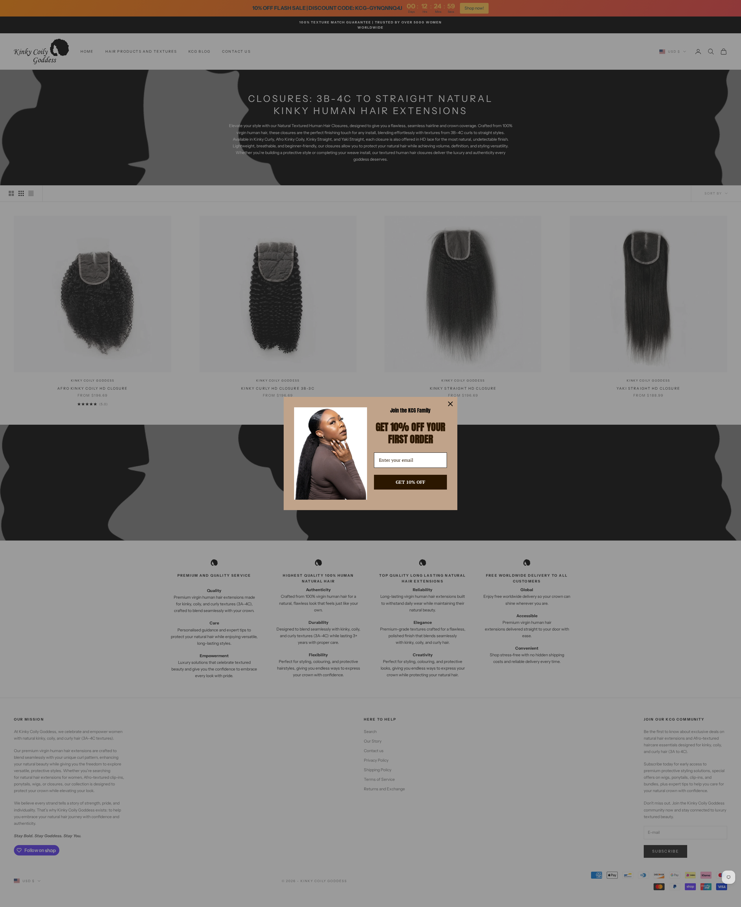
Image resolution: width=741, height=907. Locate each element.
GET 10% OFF (410, 482)
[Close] (450, 404)
